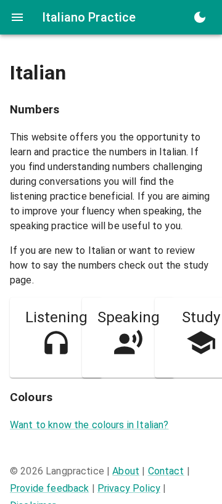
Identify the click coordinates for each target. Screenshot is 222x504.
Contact (166, 471)
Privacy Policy (128, 488)
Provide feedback (49, 488)
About (125, 471)
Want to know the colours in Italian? (89, 425)
